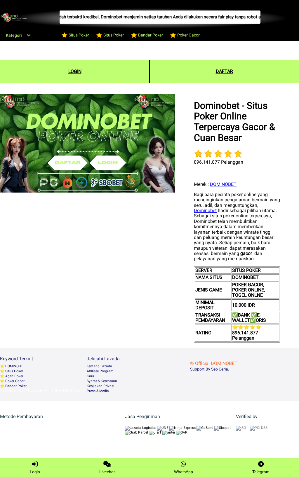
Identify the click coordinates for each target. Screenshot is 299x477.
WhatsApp (183, 471)
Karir (90, 376)
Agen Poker (13, 376)
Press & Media (98, 391)
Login (35, 471)
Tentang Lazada (99, 366)
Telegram (261, 471)
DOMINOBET (223, 184)
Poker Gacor (14, 381)
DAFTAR (224, 71)
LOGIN (74, 71)
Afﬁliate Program (100, 371)
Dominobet (205, 210)
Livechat (107, 471)
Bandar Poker (15, 386)
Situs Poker (13, 371)
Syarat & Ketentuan (102, 381)
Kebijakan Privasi (100, 386)
